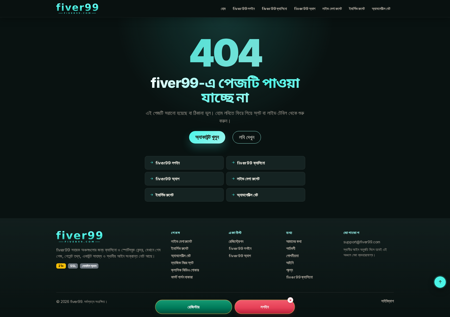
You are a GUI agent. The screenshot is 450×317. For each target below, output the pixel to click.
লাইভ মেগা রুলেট (332, 8)
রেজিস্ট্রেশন (236, 241)
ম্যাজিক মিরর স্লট (182, 262)
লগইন (265, 307)
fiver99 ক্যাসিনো (274, 8)
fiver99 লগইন (243, 8)
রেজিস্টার (193, 307)
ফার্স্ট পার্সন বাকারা (181, 277)
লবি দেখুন (246, 137)
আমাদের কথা (294, 241)
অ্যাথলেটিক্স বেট (381, 8)
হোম (223, 8)
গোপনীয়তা (292, 255)
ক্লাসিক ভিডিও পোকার (185, 270)
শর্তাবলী (290, 248)
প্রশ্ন (289, 270)
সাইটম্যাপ (387, 301)
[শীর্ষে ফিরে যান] (440, 282)
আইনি (290, 262)
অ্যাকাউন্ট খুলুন (207, 137)
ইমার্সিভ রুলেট (357, 8)
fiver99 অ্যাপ (304, 8)
